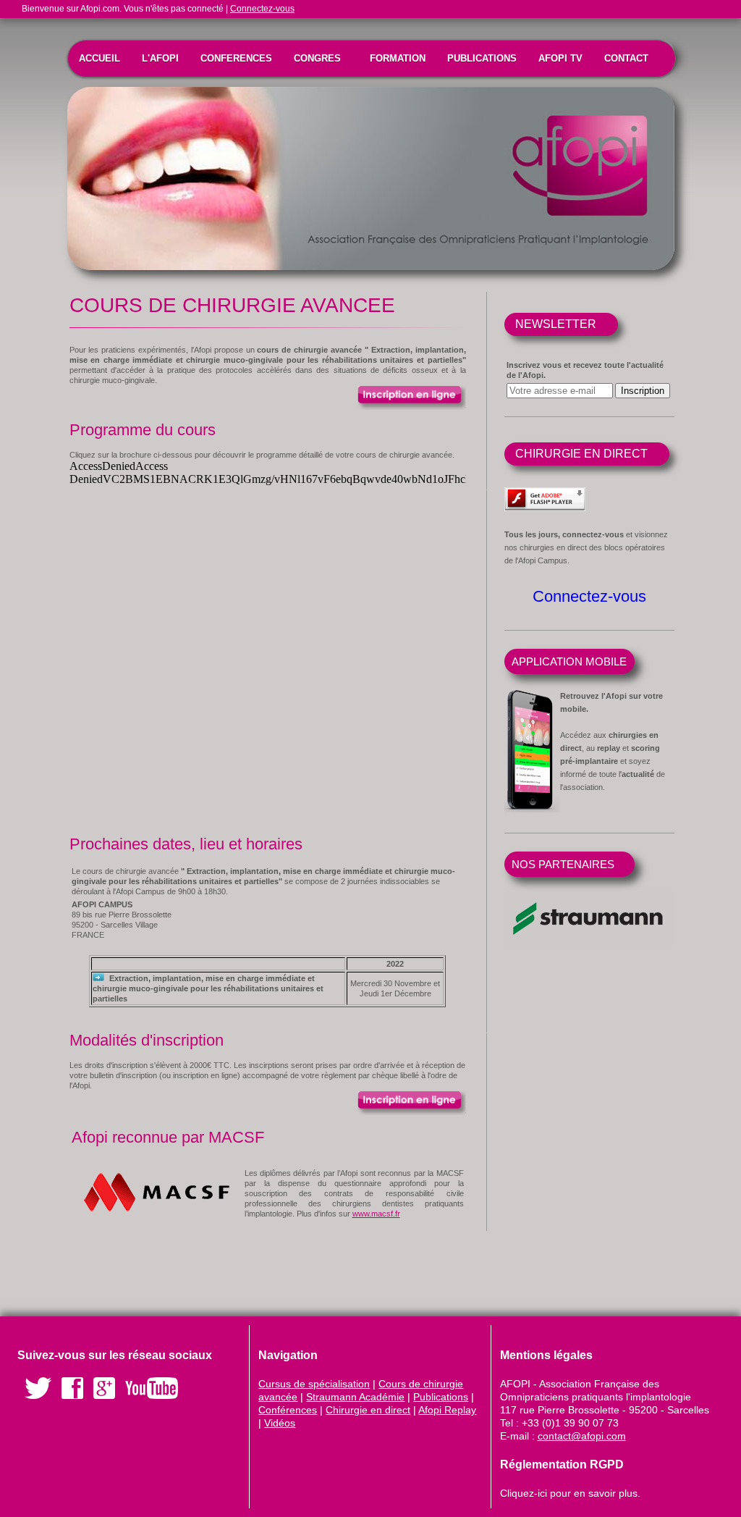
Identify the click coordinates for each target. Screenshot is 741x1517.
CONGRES (317, 58)
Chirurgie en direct (368, 1410)
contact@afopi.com (582, 1436)
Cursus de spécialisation (314, 1384)
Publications (440, 1397)
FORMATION (397, 58)
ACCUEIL (99, 58)
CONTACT (626, 58)
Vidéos (279, 1423)
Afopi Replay (447, 1410)
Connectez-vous (262, 9)
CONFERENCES (236, 58)
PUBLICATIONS (482, 58)
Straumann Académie (355, 1397)
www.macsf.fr (376, 1213)
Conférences (287, 1410)
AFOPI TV (560, 58)
